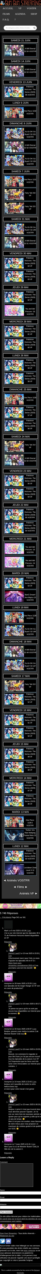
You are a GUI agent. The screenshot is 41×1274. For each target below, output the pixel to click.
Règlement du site (7, 1236)
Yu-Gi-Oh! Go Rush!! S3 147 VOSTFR (30, 666)
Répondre (8, 942)
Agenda (20, 14)
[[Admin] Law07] (12, 951)
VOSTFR (31, 8)
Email (2, 1197)
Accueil (8, 8)
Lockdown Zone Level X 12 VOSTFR (30, 870)
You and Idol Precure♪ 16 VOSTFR (30, 311)
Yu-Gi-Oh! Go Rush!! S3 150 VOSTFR (30, 161)
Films (6, 14)
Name (2, 1190)
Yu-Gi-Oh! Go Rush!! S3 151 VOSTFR (30, 134)
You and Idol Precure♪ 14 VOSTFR (30, 563)
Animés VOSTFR (18, 880)
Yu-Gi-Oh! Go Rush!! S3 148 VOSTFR (30, 631)
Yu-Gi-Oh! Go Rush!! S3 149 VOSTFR (30, 230)
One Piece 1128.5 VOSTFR (30, 823)
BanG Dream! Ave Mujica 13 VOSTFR (30, 597)
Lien (29, 931)
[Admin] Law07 (14, 953)
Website (3, 1205)
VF (20, 8)
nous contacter (29, 1251)
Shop (34, 14)
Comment (4, 1162)
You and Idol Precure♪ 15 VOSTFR (30, 549)
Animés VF (26, 893)
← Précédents (5, 917)
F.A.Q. (6, 19)
